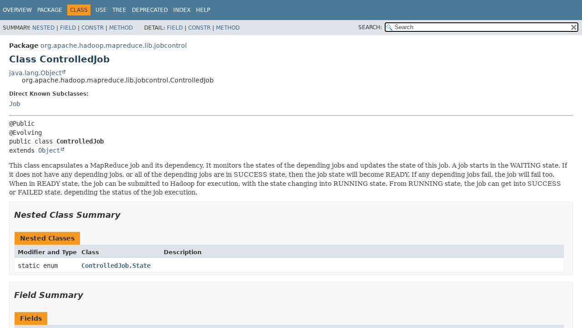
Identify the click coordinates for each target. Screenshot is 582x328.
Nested (43, 28)
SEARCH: (370, 27)
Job (14, 104)
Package (49, 10)
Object (49, 150)
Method (121, 28)
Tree (119, 10)
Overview (17, 10)
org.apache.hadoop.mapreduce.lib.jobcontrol (113, 45)
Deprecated (150, 10)
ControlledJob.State (116, 265)
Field (68, 28)
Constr (92, 28)
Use (101, 10)
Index (182, 10)
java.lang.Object (35, 73)
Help (203, 10)
